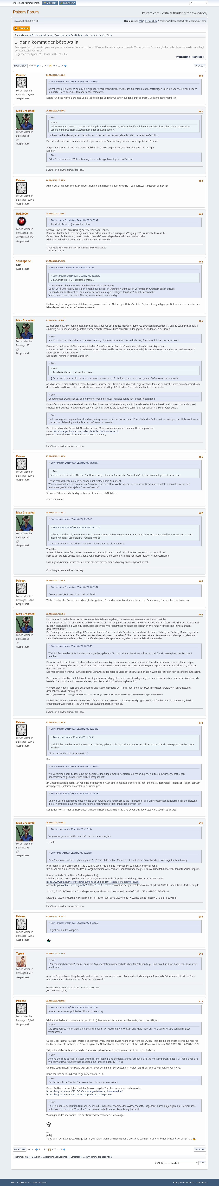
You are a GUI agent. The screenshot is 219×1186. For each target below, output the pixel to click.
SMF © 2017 (26, 1183)
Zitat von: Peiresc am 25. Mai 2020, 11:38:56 (71, 519)
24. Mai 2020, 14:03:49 (55, 75)
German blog (151, 20)
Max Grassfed (25, 111)
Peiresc (21, 75)
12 (61, 65)
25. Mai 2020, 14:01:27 (55, 822)
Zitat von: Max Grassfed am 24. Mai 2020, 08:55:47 (74, 81)
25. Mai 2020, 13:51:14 (55, 722)
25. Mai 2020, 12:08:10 (55, 580)
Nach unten (20, 65)
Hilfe (175, 1182)
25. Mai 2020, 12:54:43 (55, 613)
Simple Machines (40, 1183)
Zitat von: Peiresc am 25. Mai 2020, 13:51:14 (71, 829)
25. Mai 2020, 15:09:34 (55, 953)
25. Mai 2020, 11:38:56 (55, 456)
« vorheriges (182, 56)
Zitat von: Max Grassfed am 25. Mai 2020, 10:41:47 (74, 462)
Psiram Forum (26, 12)
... (43, 65)
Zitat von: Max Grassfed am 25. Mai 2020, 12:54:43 (74, 728)
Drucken (199, 65)
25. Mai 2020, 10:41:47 (55, 320)
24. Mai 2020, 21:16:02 (55, 261)
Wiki (141, 20)
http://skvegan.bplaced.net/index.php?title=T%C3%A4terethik (86, 431)
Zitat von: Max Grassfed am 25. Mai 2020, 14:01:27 (74, 922)
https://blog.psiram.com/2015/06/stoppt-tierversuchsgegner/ (79, 1094)
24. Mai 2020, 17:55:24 (55, 180)
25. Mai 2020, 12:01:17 (55, 512)
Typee (20, 953)
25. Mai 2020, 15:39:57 (55, 1000)
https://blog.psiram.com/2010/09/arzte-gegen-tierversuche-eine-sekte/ (84, 1091)
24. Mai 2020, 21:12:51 (55, 213)
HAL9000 (22, 213)
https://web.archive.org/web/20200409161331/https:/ (83, 885)
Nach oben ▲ (202, 1182)
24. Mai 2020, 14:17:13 (55, 110)
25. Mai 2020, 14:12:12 (55, 916)
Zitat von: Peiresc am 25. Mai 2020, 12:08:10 (71, 646)
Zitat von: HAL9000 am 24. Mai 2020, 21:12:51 (72, 267)
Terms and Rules (186, 1182)
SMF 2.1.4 (15, 1183)
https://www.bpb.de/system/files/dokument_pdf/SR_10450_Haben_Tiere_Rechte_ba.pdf (92, 881)
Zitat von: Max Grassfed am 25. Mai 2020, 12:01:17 (74, 587)
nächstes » (197, 56)
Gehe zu (159, 1162)
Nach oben (19, 1149)
